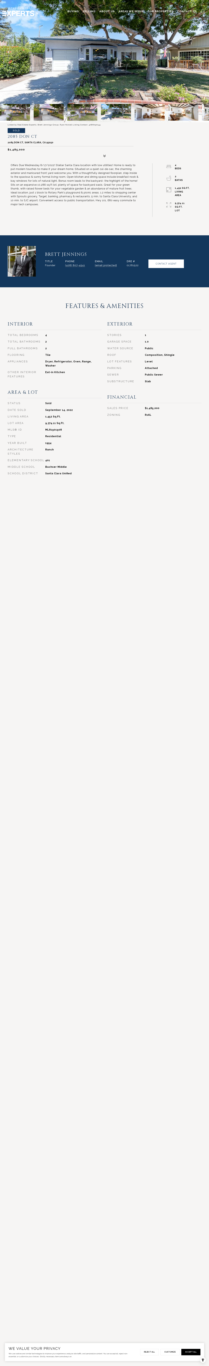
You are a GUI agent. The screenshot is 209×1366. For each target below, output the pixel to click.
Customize (170, 1352)
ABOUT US (107, 11)
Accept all (191, 1352)
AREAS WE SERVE (131, 11)
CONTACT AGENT (166, 264)
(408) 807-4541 (75, 265)
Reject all (149, 1352)
